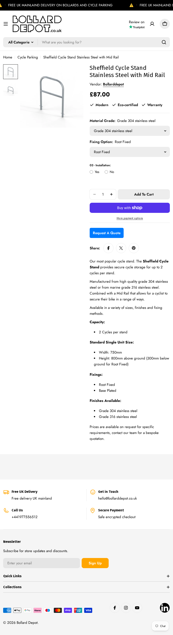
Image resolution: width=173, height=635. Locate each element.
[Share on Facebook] (108, 248)
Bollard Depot (27, 622)
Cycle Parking (28, 57)
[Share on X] (121, 248)
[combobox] (86, 42)
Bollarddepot (113, 84)
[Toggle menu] (5, 23)
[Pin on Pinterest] (134, 248)
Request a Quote (106, 232)
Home (7, 57)
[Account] (152, 23)
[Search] (163, 42)
